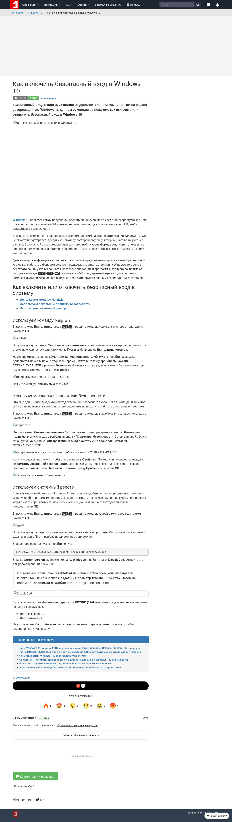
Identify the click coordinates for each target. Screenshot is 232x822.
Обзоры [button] (83, 4)
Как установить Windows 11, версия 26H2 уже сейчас (53, 655)
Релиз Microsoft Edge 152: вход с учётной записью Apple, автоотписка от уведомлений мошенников (83, 651)
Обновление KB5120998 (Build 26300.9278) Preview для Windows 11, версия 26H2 (70, 667)
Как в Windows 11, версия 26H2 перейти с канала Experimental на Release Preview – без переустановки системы (90, 648)
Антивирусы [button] (29, 4)
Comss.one (22, 677)
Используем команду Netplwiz (41, 299)
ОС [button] (68, 4)
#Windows (18, 12)
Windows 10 (35, 12)
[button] (208, 4)
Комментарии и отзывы (37, 776)
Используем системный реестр (43, 308)
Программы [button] (51, 4)
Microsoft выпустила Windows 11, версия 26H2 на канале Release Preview (65, 663)
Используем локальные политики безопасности (55, 304)
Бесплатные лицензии (108, 4)
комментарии (49, 98)
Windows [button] (135, 4)
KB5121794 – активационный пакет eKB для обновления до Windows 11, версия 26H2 (73, 659)
